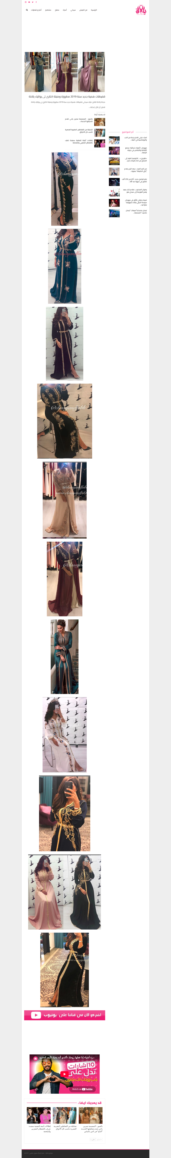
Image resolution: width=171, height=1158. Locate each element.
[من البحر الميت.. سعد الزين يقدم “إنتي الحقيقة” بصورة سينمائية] (114, 172)
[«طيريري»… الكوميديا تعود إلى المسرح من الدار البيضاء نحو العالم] (114, 161)
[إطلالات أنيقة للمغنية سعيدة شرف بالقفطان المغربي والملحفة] (99, 143)
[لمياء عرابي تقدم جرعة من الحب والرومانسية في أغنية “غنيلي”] (114, 140)
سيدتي (73, 10)
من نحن (145, 2)
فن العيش (83, 10)
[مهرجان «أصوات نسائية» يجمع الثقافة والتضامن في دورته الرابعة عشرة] (114, 151)
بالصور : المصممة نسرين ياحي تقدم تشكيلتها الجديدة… (79, 120)
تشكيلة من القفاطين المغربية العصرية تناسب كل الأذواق (79, 131)
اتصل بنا (131, 2)
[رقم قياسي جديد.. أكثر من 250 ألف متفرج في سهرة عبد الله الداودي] (114, 182)
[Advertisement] (128, 89)
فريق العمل (138, 2)
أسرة (65, 10)
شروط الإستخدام (123, 2)
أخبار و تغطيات (36, 10)
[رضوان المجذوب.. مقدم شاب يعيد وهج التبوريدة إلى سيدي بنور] (114, 192)
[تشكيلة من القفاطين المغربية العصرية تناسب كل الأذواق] (99, 133)
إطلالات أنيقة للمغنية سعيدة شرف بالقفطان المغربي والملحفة (79, 141)
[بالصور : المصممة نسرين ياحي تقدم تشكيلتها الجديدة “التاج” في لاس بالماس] (99, 122)
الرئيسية (94, 10)
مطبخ (57, 10)
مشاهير (48, 10)
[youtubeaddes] (64, 1015)
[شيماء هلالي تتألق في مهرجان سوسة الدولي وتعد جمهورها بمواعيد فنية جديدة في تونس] (114, 203)
